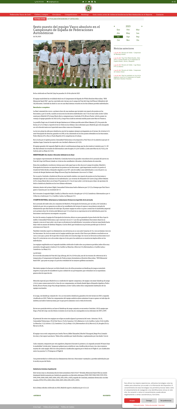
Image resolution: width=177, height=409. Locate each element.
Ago (128, 37)
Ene (118, 30)
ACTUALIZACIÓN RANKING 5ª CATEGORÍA (63, 19)
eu (175, 2)
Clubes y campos (41, 15)
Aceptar (132, 400)
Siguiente (106, 395)
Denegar (149, 400)
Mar (138, 30)
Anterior (37, 395)
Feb (128, 30)
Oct (118, 40)
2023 (128, 26)
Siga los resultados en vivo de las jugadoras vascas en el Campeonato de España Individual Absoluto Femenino (127, 77)
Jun (137, 33)
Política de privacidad (151, 405)
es (172, 2)
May (128, 33)
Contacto (160, 15)
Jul (118, 37)
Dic (137, 40)
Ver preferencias (165, 400)
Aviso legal (161, 405)
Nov (128, 40)
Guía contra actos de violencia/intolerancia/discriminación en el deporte (122, 15)
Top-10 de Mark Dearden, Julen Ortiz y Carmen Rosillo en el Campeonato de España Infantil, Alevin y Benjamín (127, 59)
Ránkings (85, 15)
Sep (137, 37)
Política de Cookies (139, 405)
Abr (118, 33)
